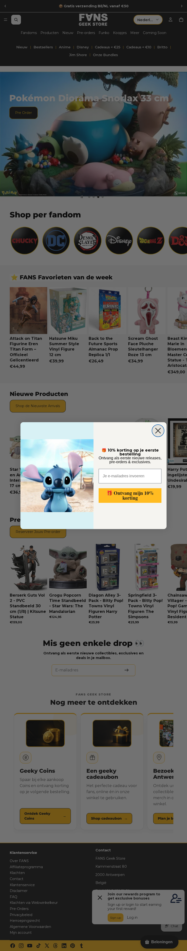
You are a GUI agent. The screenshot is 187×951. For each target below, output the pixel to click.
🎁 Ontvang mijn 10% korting (130, 495)
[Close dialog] (158, 431)
